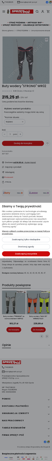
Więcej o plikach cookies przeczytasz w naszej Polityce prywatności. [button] (26, 232)
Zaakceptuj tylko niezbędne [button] (26, 239)
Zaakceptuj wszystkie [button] (26, 253)
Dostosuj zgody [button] (26, 246)
